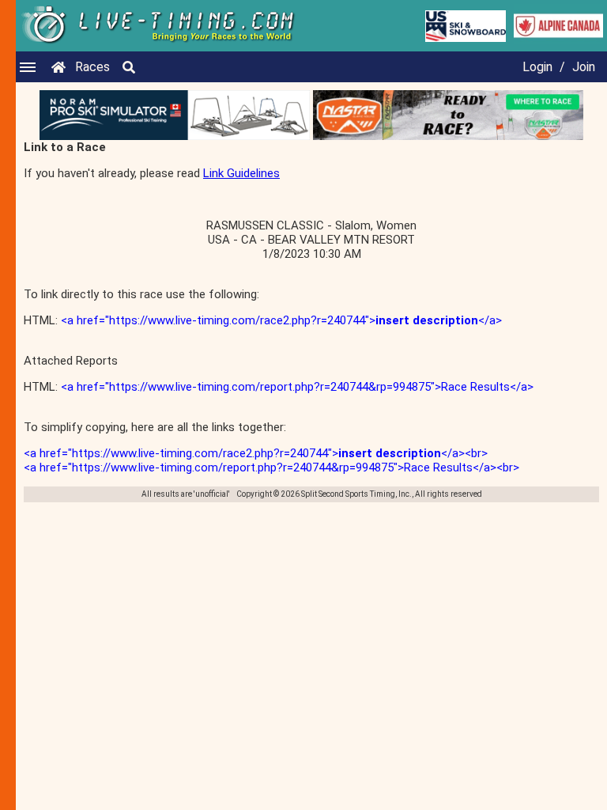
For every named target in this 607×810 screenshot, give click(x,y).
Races (92, 66)
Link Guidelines (241, 173)
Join (583, 66)
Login (537, 66)
